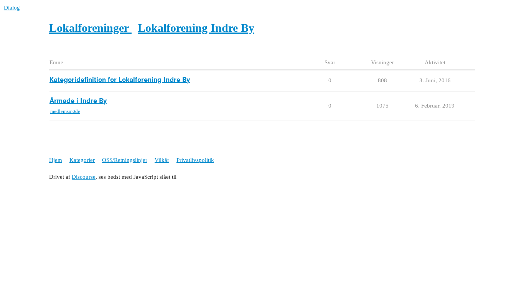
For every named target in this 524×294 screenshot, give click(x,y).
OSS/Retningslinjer (124, 160)
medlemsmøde (65, 111)
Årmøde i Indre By (78, 101)
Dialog (12, 8)
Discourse (84, 177)
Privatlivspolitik (195, 160)
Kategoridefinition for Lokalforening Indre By (119, 80)
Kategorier (82, 160)
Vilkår (162, 160)
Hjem (55, 160)
